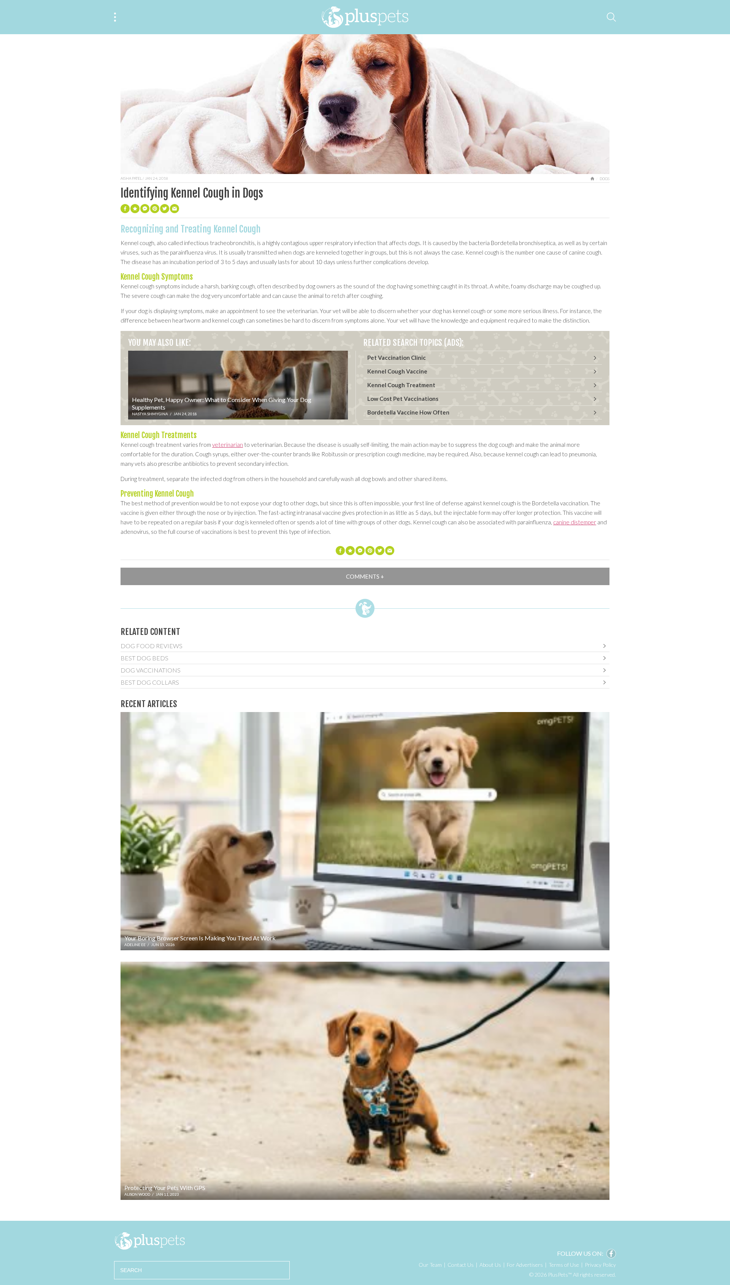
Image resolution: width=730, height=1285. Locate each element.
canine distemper (574, 522)
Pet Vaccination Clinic (396, 357)
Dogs (604, 178)
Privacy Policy (600, 1264)
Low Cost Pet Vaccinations (402, 398)
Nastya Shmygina (150, 413)
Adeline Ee (135, 944)
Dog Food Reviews (151, 645)
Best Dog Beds (144, 657)
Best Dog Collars (150, 682)
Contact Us (461, 1264)
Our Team (430, 1264)
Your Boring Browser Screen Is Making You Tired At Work (200, 938)
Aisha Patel (131, 178)
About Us (490, 1264)
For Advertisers (525, 1264)
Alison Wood (137, 1194)
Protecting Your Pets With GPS (164, 1187)
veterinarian (227, 444)
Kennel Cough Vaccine (397, 371)
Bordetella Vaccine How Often (408, 412)
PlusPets (149, 1241)
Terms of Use (564, 1264)
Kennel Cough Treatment (401, 384)
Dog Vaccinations (151, 670)
